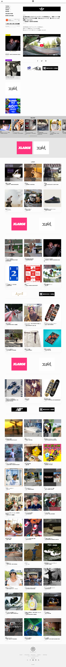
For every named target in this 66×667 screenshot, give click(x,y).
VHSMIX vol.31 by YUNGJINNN (12, 27)
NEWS (24, 15)
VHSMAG (6, 27)
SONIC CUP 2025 (9, 15)
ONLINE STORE (9, 13)
